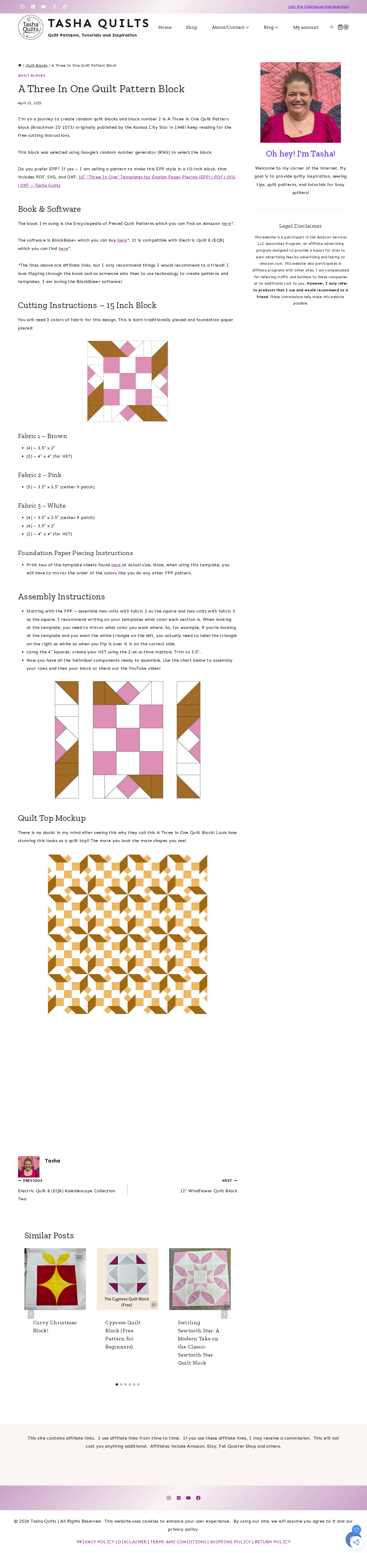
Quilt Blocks (31, 75)
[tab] (117, 1384)
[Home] (20, 65)
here (226, 223)
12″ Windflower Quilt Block (208, 1186)
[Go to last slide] (31, 1314)
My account (306, 27)
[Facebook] (54, 6)
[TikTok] (64, 6)
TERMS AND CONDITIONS (178, 1541)
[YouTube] (43, 6)
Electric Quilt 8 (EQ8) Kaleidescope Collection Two (67, 1190)
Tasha (52, 1161)
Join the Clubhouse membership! (318, 6)
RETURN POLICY (272, 1541)
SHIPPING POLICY (230, 1541)
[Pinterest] (33, 6)
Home (164, 27)
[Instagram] (22, 6)
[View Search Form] (332, 27)
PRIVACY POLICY (95, 1541)
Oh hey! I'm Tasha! (301, 153)
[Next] (224, 1314)
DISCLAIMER (132, 1541)
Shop (191, 27)
